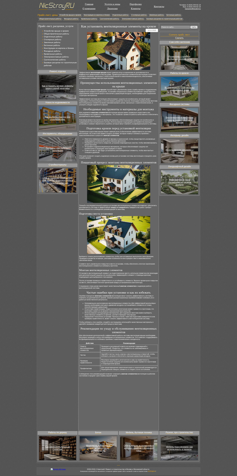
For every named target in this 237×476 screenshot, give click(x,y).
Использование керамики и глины (180, 151)
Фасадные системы (179, 104)
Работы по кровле (179, 73)
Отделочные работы (120, 15)
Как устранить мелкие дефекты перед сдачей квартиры (57, 87)
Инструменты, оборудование (57, 133)
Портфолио (136, 4)
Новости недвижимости (58, 102)
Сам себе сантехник (179, 42)
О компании (89, 8)
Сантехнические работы (109, 19)
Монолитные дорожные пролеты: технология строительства (98, 448)
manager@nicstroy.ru (193, 9)
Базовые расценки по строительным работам (164, 19)
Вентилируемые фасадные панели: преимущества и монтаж (180, 120)
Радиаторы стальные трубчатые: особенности (179, 57)
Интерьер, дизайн (179, 135)
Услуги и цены (112, 4)
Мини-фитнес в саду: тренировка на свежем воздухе (179, 182)
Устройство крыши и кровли (70, 15)
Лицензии (112, 8)
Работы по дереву (57, 432)
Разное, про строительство (179, 432)
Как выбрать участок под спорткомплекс (57, 118)
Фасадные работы (71, 19)
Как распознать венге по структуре (57, 448)
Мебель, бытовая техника (139, 432)
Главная (89, 4)
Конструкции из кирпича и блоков (97, 15)
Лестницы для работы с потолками (58, 149)
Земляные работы (156, 15)
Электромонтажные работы (133, 19)
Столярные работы (139, 15)
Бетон (98, 432)
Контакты (159, 6)
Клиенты (135, 8)
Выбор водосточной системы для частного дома (179, 89)
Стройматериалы (58, 165)
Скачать (179, 38)
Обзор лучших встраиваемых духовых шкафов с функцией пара (139, 448)
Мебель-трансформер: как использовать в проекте (179, 448)
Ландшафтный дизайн (179, 166)
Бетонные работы (174, 15)
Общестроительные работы (50, 19)
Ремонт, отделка (58, 71)
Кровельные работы (89, 19)
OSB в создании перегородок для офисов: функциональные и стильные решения (57, 180)
